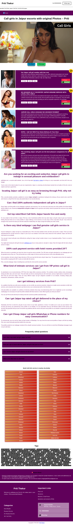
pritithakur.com (28, 243)
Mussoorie (55, 387)
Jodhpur (21, 430)
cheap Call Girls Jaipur (46, 460)
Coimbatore (21, 398)
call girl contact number (51, 464)
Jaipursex (12, 460)
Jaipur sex (42, 464)
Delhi (21, 403)
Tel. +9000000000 (44, 511)
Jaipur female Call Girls (10, 452)
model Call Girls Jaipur (6, 458)
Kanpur (21, 432)
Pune (55, 401)
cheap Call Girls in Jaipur (63, 457)
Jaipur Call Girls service (58, 452)
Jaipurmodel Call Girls (54, 461)
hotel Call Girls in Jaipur (38, 456)
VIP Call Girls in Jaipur (41, 461)
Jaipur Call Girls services (14, 453)
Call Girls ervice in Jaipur (17, 449)
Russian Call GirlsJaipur (34, 457)
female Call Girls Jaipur (40, 458)
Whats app (67, 3)
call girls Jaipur (5, 464)
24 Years (24, 102)
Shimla (55, 408)
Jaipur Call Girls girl (5, 450)
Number (55, 427)
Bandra (21, 385)
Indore (20, 424)
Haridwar (21, 419)
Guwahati (21, 416)
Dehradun (21, 401)
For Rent (31, 64)
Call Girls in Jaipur (5, 449)
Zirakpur (55, 424)
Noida (55, 395)
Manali (55, 379)
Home (6, 13)
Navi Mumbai (55, 393)
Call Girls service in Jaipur (19, 458)
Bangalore (21, 387)
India (30, 81)
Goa (21, 411)
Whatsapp (41, 64)
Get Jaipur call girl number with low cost (35, 72)
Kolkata (21, 440)
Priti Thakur (42, 522)
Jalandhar (21, 427)
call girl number (67, 462)
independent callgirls (30, 461)
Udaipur (55, 416)
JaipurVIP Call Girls (66, 458)
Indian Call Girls (55, 438)
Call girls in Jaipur (38, 180)
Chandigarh (21, 393)
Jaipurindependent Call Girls (15, 454)
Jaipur (34, 81)
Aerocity (21, 371)
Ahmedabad (21, 377)
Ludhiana (55, 377)
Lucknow (55, 374)
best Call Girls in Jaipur (56, 465)
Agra (21, 374)
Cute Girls (55, 435)
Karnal (20, 435)
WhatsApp (44, 515)
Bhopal (21, 390)
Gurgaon (21, 414)
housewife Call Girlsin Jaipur (24, 452)
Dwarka (21, 406)
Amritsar (21, 379)
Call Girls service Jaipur (27, 453)
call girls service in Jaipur (35, 462)
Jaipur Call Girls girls (50, 456)
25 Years (24, 81)
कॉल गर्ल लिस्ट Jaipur (19, 465)
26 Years (24, 122)
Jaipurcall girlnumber (20, 460)
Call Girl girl (14, 450)
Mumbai (55, 385)
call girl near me (4, 460)
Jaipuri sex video (58, 462)
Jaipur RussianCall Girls (47, 462)
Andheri (21, 382)
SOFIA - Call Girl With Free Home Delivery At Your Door (40, 132)
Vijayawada (55, 422)
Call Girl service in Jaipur (43, 449)
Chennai (21, 395)
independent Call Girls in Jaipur (48, 457)
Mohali (55, 382)
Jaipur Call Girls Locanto (30, 449)
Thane (55, 414)
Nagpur (55, 390)
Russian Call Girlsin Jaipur (40, 453)
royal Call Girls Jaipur (26, 456)
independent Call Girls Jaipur (33, 460)
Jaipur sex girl (46, 450)
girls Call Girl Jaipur (57, 460)
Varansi (55, 419)
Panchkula (55, 398)
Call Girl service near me (16, 457)
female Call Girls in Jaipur (36, 450)
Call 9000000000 (56, 3)
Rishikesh (55, 406)
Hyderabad (20, 422)
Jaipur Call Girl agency (10, 462)
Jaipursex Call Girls (54, 449)
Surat (55, 411)
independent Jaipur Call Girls (52, 454)
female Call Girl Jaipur (61, 456)
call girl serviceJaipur (24, 450)
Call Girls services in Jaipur (53, 458)
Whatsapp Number (55, 432)
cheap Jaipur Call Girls (28, 454)
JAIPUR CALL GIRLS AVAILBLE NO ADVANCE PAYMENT (40, 112)
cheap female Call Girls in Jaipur (12, 456)
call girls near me (51, 453)
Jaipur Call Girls (60, 453)
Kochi (21, 438)
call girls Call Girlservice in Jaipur (30, 464)
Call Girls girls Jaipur (40, 454)
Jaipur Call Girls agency (16, 464)
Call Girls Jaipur (30, 458)
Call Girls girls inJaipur (46, 452)
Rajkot (54, 403)
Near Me (55, 430)
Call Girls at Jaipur (64, 449)
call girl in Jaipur (46, 465)
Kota (55, 371)
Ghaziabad (21, 408)
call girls (26, 457)
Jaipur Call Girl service (22, 462)
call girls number (36, 452)
